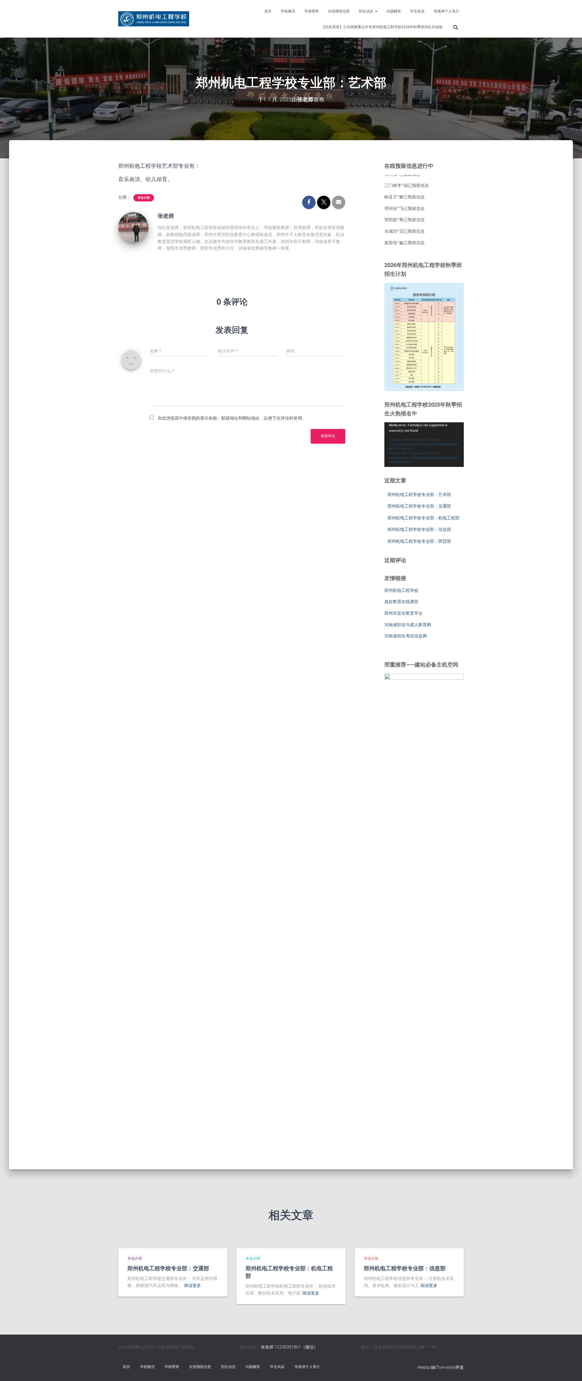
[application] (424, 444)
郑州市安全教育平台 (403, 613)
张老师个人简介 (446, 11)
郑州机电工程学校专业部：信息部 (419, 529)
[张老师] (133, 227)
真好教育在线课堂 (401, 601)
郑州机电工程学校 (401, 590)
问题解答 (393, 11)
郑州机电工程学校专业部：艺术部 (419, 494)
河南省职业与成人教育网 (407, 624)
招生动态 (366, 11)
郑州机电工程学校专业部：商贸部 (419, 541)
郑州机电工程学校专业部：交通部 (419, 506)
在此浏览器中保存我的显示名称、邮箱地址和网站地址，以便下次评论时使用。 (232, 418)
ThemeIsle (445, 1367)
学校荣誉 (311, 11)
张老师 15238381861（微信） (289, 1347)
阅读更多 (192, 1285)
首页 (268, 11)
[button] (375, 11)
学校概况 (288, 11)
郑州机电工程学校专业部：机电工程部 (423, 517)
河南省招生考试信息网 (405, 635)
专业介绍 (144, 197)
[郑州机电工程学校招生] (154, 18)
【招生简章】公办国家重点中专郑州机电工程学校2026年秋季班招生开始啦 (382, 27)
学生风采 (417, 11)
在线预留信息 (339, 11)
